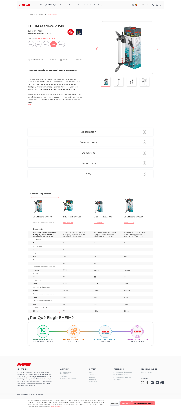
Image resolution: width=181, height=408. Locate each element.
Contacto (63, 376)
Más (29, 104)
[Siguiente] (157, 47)
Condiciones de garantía (121, 377)
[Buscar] (161, 5)
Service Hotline (146, 372)
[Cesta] (157, 5)
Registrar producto (37, 59)
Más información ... (56, 406)
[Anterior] (96, 47)
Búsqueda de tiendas (68, 378)
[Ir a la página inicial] (24, 5)
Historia (91, 372)
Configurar (126, 403)
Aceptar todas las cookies (143, 403)
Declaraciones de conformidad (66, 372)
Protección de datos (120, 374)
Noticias (92, 377)
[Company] (133, 5)
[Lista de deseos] (153, 5)
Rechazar (114, 403)
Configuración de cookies (122, 372)
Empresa (92, 369)
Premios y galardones (93, 380)
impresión (66, 59)
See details (68, 223)
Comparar (53, 59)
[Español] (137, 5)
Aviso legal (116, 379)
